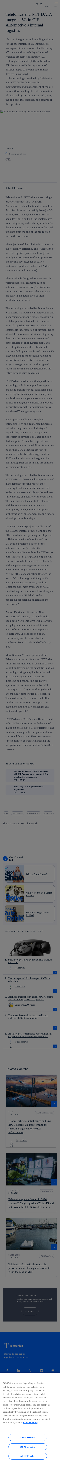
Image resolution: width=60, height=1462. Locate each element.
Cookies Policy (30, 1422)
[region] (30, 1417)
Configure (27, 1437)
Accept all (27, 1456)
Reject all (27, 1446)
